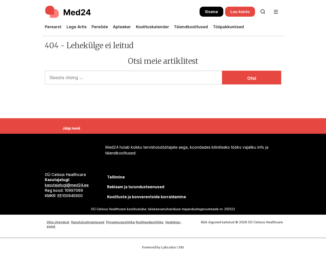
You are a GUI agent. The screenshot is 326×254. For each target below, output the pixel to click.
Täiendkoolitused (191, 26)
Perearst (53, 26)
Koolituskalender (152, 26)
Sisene (211, 11)
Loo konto (240, 11)
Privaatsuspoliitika (120, 222)
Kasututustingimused (87, 222)
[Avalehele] (122, 11)
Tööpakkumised (228, 26)
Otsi (251, 78)
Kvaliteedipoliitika (149, 222)
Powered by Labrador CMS (163, 247)
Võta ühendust (58, 222)
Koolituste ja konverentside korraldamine (146, 197)
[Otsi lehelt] (263, 11)
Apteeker (122, 26)
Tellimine (116, 177)
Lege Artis (77, 26)
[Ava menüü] (276, 12)
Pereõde (100, 26)
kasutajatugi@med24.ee (67, 185)
